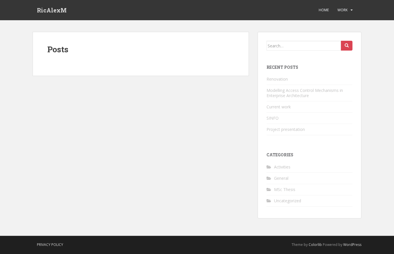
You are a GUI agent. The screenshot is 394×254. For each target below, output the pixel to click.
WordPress (352, 244)
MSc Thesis (284, 189)
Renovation (277, 79)
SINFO (273, 118)
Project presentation (286, 129)
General (281, 178)
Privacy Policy (50, 244)
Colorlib (315, 244)
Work (342, 10)
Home (324, 10)
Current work (279, 107)
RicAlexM (52, 10)
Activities (282, 167)
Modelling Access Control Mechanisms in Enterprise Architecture (305, 93)
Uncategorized (287, 200)
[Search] (346, 46)
